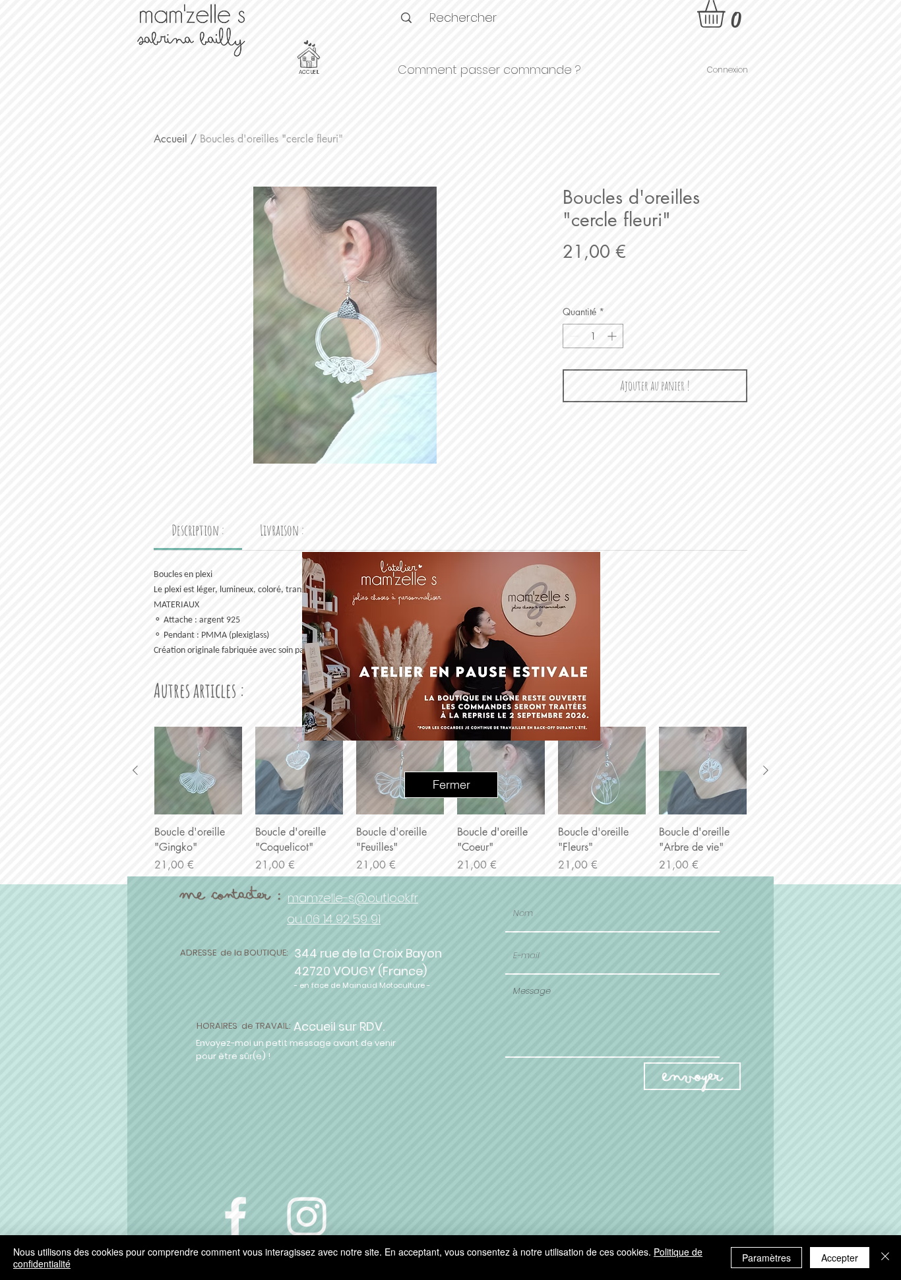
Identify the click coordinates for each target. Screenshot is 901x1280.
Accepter (839, 1257)
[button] (451, 785)
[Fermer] (885, 1257)
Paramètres (766, 1257)
